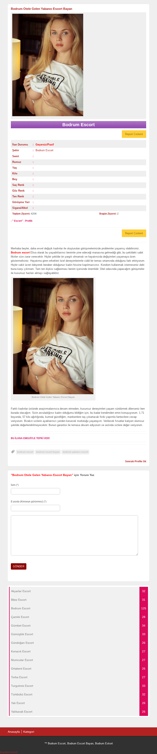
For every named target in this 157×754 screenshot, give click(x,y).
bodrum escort (25, 452)
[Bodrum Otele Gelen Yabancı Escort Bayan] (78, 65)
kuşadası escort (8, 752)
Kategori (28, 731)
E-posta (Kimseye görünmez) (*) (28, 501)
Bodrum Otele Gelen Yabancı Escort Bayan (41, 8)
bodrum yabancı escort (75, 452)
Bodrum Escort (44, 150)
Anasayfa (14, 731)
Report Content (134, 134)
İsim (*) (15, 485)
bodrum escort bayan (48, 452)
